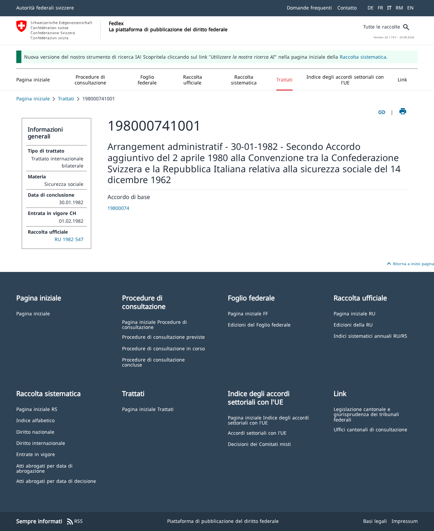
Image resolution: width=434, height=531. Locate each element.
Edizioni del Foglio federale (259, 324)
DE (371, 7)
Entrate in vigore (35, 454)
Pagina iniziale (33, 98)
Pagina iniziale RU (354, 313)
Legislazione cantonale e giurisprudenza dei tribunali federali (366, 414)
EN (410, 7)
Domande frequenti (309, 7)
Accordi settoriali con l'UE (257, 432)
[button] (90, 80)
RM (399, 7)
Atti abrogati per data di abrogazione (44, 468)
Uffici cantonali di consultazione (370, 429)
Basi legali (375, 521)
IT (389, 7)
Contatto (347, 7)
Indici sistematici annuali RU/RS (370, 335)
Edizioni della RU (353, 324)
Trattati (66, 98)
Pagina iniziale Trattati (148, 409)
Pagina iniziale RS (36, 409)
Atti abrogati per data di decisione (56, 481)
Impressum (405, 521)
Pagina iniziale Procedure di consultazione (154, 324)
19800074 (118, 208)
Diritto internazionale (40, 443)
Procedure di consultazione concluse (153, 362)
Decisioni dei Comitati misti (259, 444)
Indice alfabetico (35, 420)
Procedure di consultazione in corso (163, 348)
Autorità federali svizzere (45, 7)
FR (380, 7)
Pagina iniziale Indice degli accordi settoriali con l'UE (268, 420)
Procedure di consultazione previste (163, 336)
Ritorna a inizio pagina (409, 264)
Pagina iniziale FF (248, 313)
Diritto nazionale (35, 431)
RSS (74, 521)
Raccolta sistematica (363, 57)
